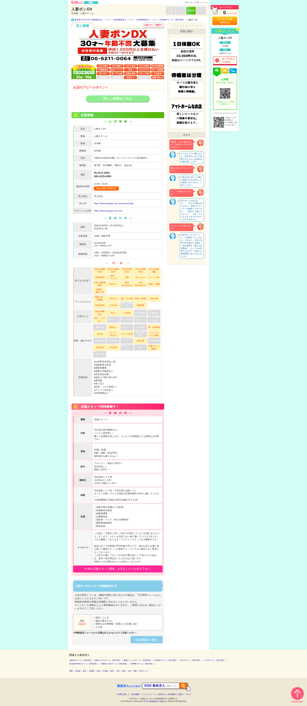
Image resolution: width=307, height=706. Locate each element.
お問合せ (161, 694)
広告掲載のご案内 (175, 694)
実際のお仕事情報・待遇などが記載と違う (116, 624)
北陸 (98, 671)
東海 (112, 671)
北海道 (77, 671)
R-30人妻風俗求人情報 (153, 701)
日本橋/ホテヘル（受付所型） (166, 660)
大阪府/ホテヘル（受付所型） (81, 660)
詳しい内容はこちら (117, 98)
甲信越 (105, 671)
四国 (123, 671)
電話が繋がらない (104, 621)
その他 (98, 627)
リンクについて (148, 694)
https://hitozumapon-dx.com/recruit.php (114, 203)
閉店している (102, 617)
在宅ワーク (143, 671)
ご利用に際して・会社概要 (127, 694)
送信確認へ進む (146, 639)
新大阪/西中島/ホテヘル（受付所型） (83, 664)
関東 (71, 671)
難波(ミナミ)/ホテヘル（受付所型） (138, 660)
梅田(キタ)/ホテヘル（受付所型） (108, 660)
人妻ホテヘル (100, 136)
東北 (84, 671)
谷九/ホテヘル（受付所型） (191, 660)
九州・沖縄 (132, 671)
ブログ (188, 694)
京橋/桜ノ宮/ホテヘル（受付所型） (114, 664)
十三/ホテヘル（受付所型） (215, 660)
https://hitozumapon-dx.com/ (108, 210)
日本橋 (97, 143)
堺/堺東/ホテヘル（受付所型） (142, 664)
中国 (117, 671)
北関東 (91, 671)
